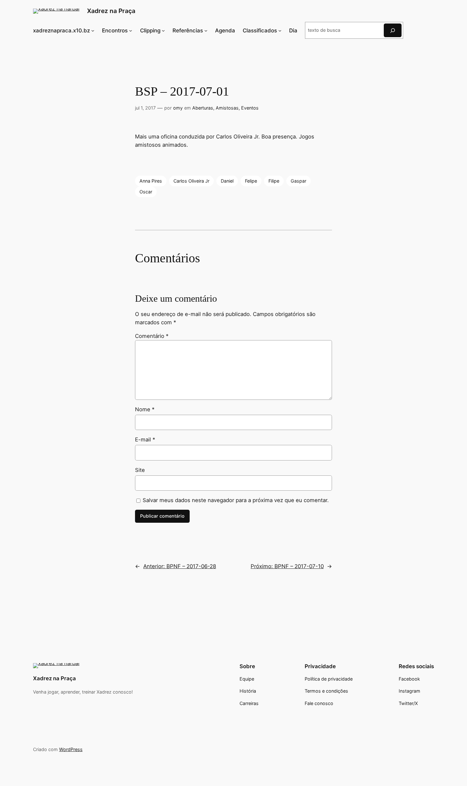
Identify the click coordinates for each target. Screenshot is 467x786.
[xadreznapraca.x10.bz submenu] (92, 30)
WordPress (71, 749)
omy (178, 108)
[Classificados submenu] (279, 30)
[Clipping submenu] (163, 30)
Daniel (227, 181)
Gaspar (298, 181)
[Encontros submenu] (130, 30)
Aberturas (202, 108)
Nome (144, 409)
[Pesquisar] (393, 30)
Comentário (151, 336)
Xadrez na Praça (111, 11)
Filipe (273, 181)
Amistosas (227, 108)
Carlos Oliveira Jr (191, 181)
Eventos (250, 108)
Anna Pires (150, 181)
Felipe (251, 181)
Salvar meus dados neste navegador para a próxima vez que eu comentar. (236, 500)
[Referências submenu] (205, 30)
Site (140, 470)
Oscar (145, 191)
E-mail (145, 439)
